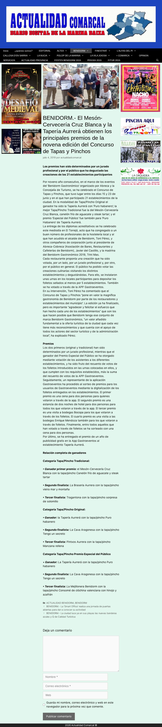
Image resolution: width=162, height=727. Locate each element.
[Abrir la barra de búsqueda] (157, 60)
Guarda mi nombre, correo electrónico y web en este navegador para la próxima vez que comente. (79, 704)
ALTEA (60, 51)
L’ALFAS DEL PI (125, 51)
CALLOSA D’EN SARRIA (15, 55)
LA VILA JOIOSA (98, 55)
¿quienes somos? (24, 51)
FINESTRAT (101, 51)
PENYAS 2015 (94, 60)
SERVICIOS (9, 60)
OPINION (143, 55)
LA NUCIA (42, 55)
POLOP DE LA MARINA (68, 55)
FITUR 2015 (114, 60)
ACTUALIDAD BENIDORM (60, 602)
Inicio (5, 51)
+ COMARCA (122, 55)
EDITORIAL (45, 51)
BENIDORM (79, 51)
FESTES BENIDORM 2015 (67, 60)
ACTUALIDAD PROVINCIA (34, 60)
